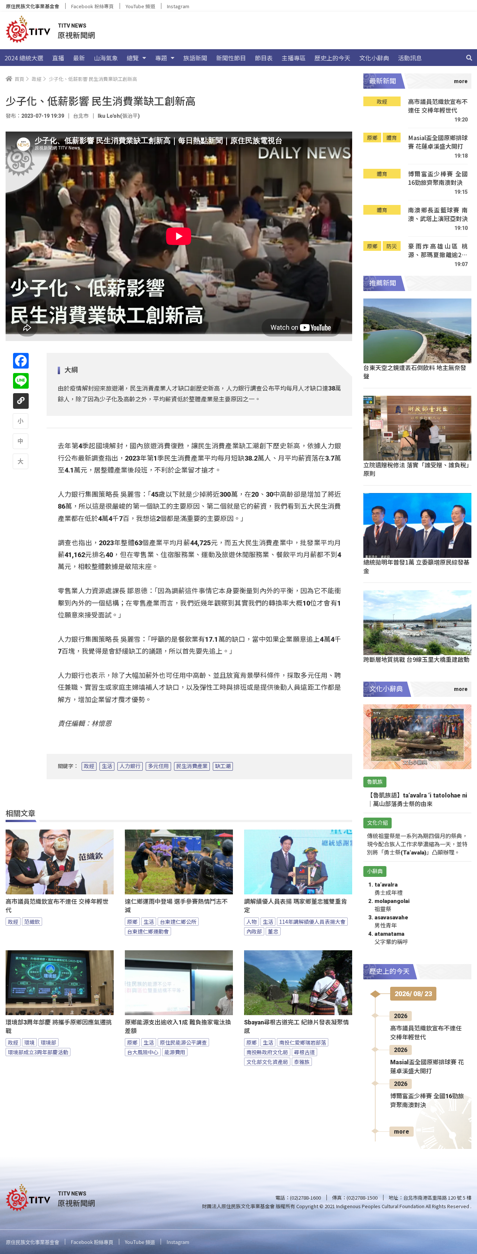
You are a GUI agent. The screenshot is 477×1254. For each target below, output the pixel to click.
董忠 (273, 931)
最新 (79, 57)
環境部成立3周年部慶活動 (38, 1052)
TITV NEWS (72, 26)
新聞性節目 (231, 57)
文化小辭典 (374, 57)
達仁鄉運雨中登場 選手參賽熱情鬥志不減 (176, 906)
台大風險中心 (142, 1052)
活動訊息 (410, 57)
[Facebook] (21, 361)
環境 (29, 1042)
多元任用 (158, 766)
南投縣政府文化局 (267, 1052)
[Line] (21, 381)
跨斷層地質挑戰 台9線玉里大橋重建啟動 (416, 659)
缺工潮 (223, 766)
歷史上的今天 (332, 57)
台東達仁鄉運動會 (148, 931)
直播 (58, 57)
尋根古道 (304, 1052)
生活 (107, 766)
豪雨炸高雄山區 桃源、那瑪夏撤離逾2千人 (438, 250)
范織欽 (32, 921)
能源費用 (174, 1052)
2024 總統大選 (23, 57)
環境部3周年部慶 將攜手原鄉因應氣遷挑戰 (59, 1027)
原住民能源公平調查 (183, 1042)
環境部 (48, 1042)
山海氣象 (106, 57)
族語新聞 (195, 57)
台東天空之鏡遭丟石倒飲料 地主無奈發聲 (414, 371)
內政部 (254, 931)
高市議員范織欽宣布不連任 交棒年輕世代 (57, 906)
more (401, 1131)
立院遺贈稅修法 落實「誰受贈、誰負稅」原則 (416, 469)
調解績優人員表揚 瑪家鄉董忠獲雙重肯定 (295, 906)
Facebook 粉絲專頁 (92, 6)
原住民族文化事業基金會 (32, 6)
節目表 (264, 57)
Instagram (178, 6)
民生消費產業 (192, 766)
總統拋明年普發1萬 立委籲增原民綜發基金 (416, 566)
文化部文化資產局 (267, 1061)
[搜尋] (469, 58)
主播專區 (294, 57)
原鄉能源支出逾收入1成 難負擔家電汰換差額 (178, 1027)
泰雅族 (302, 1061)
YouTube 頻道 (140, 6)
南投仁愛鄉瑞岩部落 (302, 1042)
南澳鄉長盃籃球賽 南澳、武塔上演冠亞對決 (438, 214)
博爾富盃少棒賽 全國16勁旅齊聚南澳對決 (438, 178)
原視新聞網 (76, 34)
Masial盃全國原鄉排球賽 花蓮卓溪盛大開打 (438, 142)
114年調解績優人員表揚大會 (312, 921)
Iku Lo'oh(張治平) (119, 116)
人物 (251, 921)
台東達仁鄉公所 (178, 921)
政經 (89, 766)
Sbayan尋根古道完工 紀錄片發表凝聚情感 (296, 1027)
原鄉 (132, 921)
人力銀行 (130, 766)
